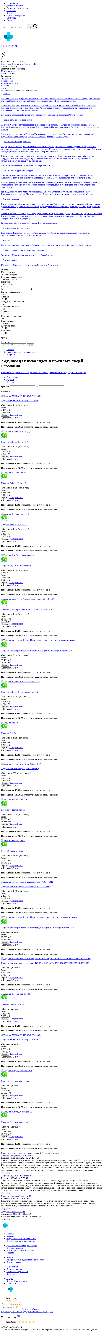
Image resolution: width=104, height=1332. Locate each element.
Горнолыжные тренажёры (13, 194)
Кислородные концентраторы (39, 204)
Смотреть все (7, 342)
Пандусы (29, 134)
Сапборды (88, 194)
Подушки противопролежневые (73, 125)
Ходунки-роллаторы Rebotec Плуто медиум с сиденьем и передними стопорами (38, 928)
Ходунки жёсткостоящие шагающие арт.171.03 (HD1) (26, 886)
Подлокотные (18, 372)
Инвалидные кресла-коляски (22, 127)
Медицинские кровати (11, 146)
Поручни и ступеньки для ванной (78, 134)
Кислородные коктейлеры (13, 204)
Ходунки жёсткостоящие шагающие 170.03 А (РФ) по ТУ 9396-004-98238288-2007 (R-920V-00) (45, 963)
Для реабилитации (57, 372)
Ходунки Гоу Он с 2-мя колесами (16, 566)
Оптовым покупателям (17, 8)
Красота (10, 1253)
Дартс (88, 192)
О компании (12, 3)
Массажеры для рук (10, 110)
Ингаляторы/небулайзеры (34, 233)
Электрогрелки (77, 206)
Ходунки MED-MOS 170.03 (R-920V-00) (19, 1040)
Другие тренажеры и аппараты (68, 185)
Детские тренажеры (73, 182)
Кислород (17, 233)
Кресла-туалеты (43, 127)
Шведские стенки (34, 194)
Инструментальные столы (64, 158)
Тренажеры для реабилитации (48, 134)
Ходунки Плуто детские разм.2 (15, 1122)
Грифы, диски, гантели (11, 192)
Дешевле (10, 382)
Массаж (10, 1236)
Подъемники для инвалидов (14, 136)
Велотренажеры (58, 178)
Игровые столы (71, 175)
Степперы (31, 182)
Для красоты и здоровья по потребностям (20, 206)
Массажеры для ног (79, 98)
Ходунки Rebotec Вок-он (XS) (15, 1004)
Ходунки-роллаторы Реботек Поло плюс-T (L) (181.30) (26, 609)
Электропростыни (60, 206)
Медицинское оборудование (62, 149)
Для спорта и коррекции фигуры (21, 1245)
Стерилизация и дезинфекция (28, 161)
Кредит (9, 13)
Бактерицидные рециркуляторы (31, 213)
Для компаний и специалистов (20, 1241)
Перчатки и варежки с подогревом (70, 204)
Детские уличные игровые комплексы (45, 175)
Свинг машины (8, 105)
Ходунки (5, 125)
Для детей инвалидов (76, 372)
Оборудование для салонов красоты (17, 156)
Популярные (12, 377)
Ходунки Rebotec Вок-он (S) (14, 524)
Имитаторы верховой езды (13, 182)
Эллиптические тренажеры (78, 178)
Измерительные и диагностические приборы (27, 1260)
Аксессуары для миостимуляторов (44, 192)
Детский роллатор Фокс (12, 851)
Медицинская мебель (11, 165)
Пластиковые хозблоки (75, 216)
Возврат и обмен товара (33, 1309)
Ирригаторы (7, 233)
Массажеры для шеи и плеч (42, 101)
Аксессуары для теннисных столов (17, 178)
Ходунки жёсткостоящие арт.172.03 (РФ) (20, 768)
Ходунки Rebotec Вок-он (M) (14, 442)
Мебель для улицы (22, 218)
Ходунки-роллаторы (19, 125)
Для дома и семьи (14, 1248)
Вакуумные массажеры (66, 101)
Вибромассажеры (27, 98)
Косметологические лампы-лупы (16, 245)
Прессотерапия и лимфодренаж (24, 108)
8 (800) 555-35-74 (9, 46)
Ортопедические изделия (58, 213)
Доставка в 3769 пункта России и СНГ (19, 64)
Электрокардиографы (39, 151)
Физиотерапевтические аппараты (38, 146)
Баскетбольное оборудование (49, 182)
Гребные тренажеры (91, 182)
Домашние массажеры (11, 115)
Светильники (22, 151)
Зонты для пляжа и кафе (26, 223)
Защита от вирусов (32, 235)
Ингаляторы (6, 265)
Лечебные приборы (56, 233)
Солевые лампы (8, 213)
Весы (43, 255)
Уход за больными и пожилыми (21, 1238)
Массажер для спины (19, 101)
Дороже (10, 379)
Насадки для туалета (60, 127)
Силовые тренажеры (10, 175)
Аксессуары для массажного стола (49, 105)
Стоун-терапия (76, 115)
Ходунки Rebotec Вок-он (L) (14, 483)
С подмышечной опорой (36, 372)
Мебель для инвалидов (57, 136)
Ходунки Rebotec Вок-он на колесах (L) (19, 692)
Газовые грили (8, 223)
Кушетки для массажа (32, 115)
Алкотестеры (34, 255)
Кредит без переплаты (16, 15)
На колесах (6, 372)
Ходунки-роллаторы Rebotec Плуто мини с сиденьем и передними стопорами (37, 651)
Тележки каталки (43, 158)
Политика (11, 18)
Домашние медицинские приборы (86, 213)
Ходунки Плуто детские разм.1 (15, 1081)
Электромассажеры (29, 110)
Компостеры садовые (48, 223)
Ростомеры (51, 255)
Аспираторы (31, 265)
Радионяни (42, 265)
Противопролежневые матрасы (43, 125)
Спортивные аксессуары (42, 185)
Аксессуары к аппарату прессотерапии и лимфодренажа (66, 108)
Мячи (25, 192)
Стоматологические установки (35, 165)
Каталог (10, 1234)
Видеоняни (53, 265)
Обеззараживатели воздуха (77, 233)
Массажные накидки (75, 105)
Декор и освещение (55, 216)
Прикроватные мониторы (69, 156)
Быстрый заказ (16, 415)
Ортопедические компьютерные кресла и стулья (23, 216)
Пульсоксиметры (20, 255)
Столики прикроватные (46, 156)
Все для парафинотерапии (79, 245)
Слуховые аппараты (37, 136)
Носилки (54, 151)
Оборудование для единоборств (15, 185)
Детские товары (13, 1262)
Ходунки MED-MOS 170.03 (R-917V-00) (19, 401)
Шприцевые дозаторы (24, 158)
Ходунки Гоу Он (8, 733)
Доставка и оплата (15, 6)
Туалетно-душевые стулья (13, 134)
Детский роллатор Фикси (13, 810)
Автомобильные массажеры (56, 115)
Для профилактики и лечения (20, 1250)
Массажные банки (9, 98)
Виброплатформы (43, 98)
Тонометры (6, 255)
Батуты (24, 175)
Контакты (11, 10)
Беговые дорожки (42, 178)
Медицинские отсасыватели (35, 149)
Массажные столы (24, 105)
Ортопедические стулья (12, 235)
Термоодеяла (46, 206)
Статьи (9, 20)
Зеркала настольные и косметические (49, 245)
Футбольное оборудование (73, 192)
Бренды (10, 1257)
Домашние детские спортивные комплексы (63, 194)
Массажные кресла (61, 98)
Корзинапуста (5, 87)
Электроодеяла (93, 204)
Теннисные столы (87, 175)
